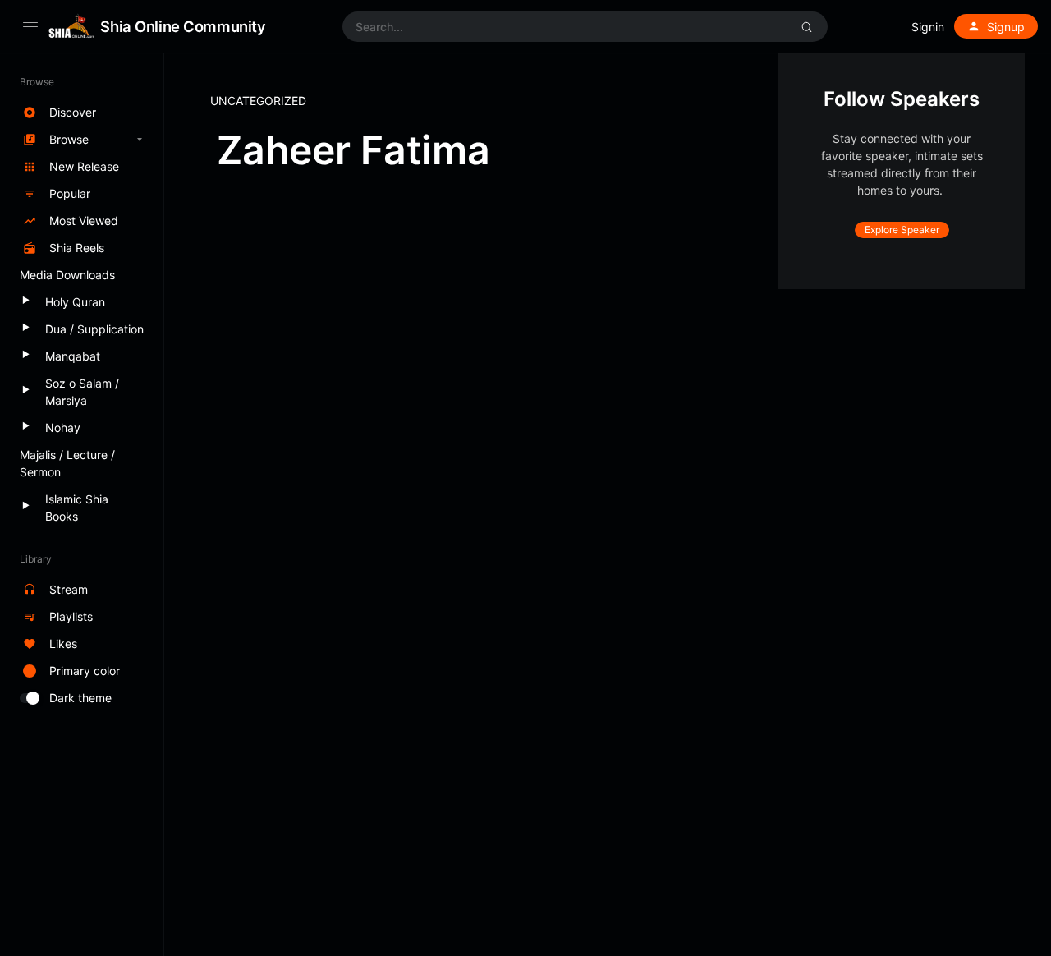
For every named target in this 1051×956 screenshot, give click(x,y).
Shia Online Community (182, 26)
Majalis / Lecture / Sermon (67, 463)
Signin (927, 27)
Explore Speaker (902, 229)
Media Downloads (67, 275)
